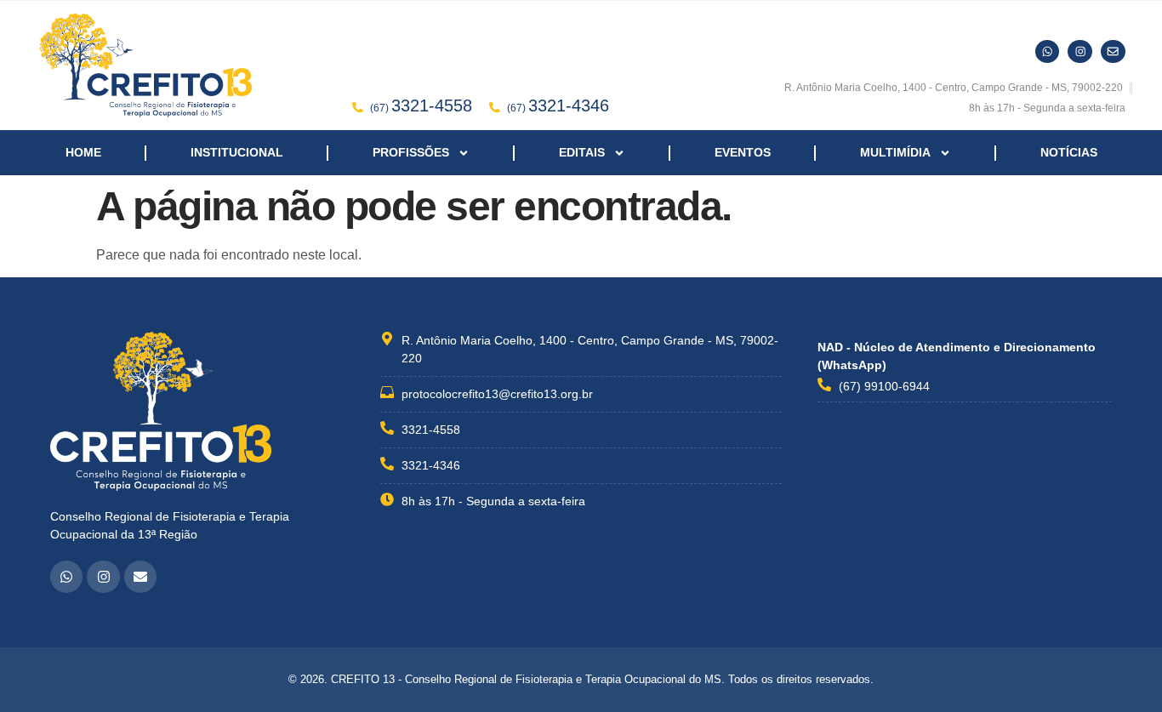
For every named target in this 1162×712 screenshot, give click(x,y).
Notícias (1068, 152)
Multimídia (895, 152)
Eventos (743, 152)
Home (83, 152)
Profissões (411, 152)
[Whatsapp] (66, 577)
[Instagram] (103, 577)
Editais (582, 152)
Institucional (237, 152)
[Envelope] (140, 577)
